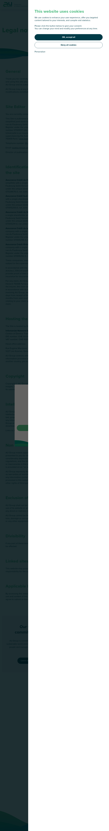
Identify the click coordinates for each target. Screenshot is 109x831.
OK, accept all (68, 37)
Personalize (40, 51)
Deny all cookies (68, 44)
